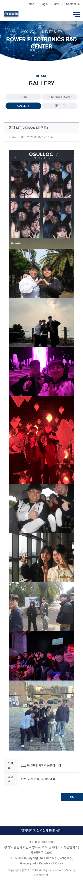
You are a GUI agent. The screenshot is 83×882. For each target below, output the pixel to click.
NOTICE (23, 97)
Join (57, 4)
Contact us (73, 4)
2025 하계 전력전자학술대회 (38, 779)
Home (30, 4)
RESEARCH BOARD (60, 97)
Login (44, 4)
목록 (72, 797)
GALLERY (23, 105)
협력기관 (59, 105)
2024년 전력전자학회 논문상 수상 (41, 765)
